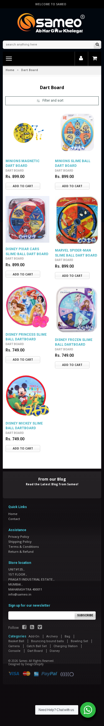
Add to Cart (23, 186)
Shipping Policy (20, 541)
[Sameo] (52, 23)
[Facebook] (24, 627)
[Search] (97, 45)
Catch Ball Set (37, 646)
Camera (14, 646)
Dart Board (15, 170)
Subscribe (85, 615)
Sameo (23, 661)
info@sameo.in (19, 594)
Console (14, 651)
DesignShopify (34, 664)
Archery (52, 636)
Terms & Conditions (23, 546)
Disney (55, 651)
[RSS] (32, 627)
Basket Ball (16, 641)
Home (10, 70)
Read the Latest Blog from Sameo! (52, 484)
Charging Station (66, 646)
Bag (67, 636)
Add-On (34, 636)
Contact (14, 519)
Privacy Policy (18, 536)
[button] (52, 101)
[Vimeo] (40, 627)
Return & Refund (21, 551)
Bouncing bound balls (47, 641)
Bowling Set (79, 641)
